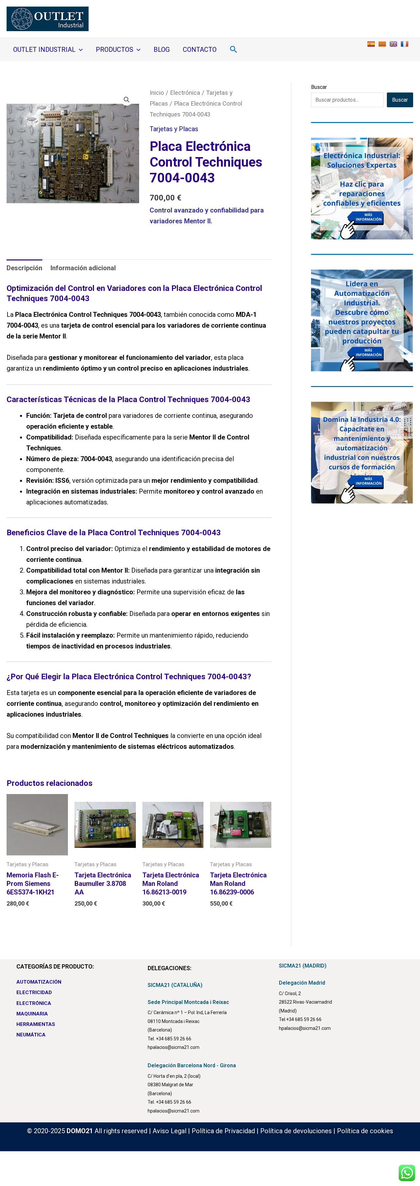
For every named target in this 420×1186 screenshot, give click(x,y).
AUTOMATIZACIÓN (38, 982)
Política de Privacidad (223, 1131)
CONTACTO (200, 49)
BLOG (162, 49)
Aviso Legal (169, 1131)
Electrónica (185, 92)
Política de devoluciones (296, 1131)
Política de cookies (365, 1131)
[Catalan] (383, 43)
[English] (394, 43)
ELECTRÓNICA (33, 1003)
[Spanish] (372, 43)
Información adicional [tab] (83, 268)
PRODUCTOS (114, 49)
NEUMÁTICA (31, 1035)
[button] (79, 49)
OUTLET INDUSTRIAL (44, 49)
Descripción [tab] (24, 268)
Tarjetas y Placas (174, 129)
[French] (405, 43)
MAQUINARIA (32, 1014)
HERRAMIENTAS (35, 1024)
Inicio (157, 92)
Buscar (319, 87)
